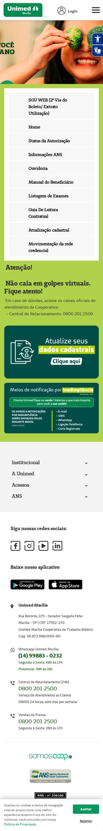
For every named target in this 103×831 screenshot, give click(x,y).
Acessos (20, 485)
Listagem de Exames (48, 196)
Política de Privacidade (20, 824)
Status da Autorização (49, 141)
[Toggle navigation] (96, 11)
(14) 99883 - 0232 (40, 655)
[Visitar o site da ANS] (50, 775)
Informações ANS (45, 154)
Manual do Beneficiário (51, 182)
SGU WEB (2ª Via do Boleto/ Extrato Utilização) (48, 106)
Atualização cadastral (49, 230)
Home (34, 127)
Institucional (26, 462)
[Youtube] (43, 546)
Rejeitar (86, 821)
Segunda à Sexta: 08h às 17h (40, 662)
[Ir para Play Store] (27, 584)
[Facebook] (15, 546)
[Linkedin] (57, 545)
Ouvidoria (38, 168)
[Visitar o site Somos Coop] (50, 756)
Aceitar (86, 809)
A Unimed (23, 473)
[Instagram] (29, 546)
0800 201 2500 (37, 688)
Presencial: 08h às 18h (35, 669)
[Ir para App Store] (65, 585)
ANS (17, 496)
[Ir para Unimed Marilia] (23, 11)
